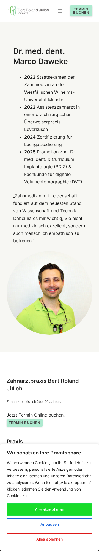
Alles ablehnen (49, 539)
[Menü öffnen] (60, 11)
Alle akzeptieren (49, 509)
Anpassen (49, 524)
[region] (49, 497)
